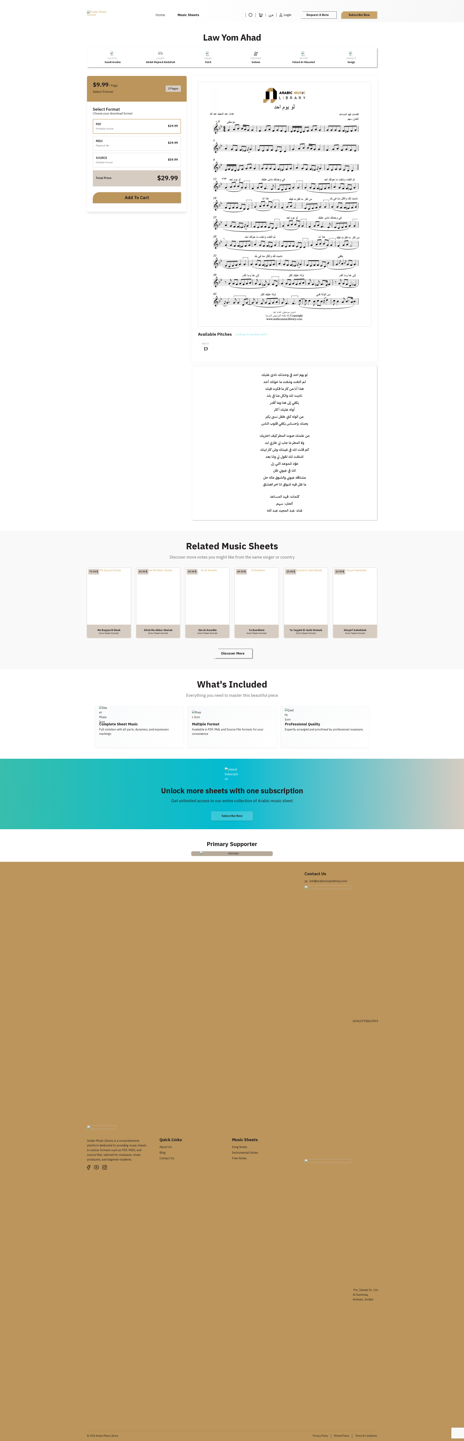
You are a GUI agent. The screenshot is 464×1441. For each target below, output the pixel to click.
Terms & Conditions (366, 1436)
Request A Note (317, 15)
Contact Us (167, 1158)
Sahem (256, 62)
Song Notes (239, 1147)
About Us (166, 1147)
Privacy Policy (320, 1436)
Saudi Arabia (113, 62)
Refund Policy (341, 1436)
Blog (163, 1153)
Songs (351, 62)
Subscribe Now (359, 15)
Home (160, 15)
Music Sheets (188, 15)
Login (287, 15)
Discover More (233, 653)
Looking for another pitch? (251, 334)
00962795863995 (365, 1021)
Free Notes (239, 1158)
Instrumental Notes (245, 1153)
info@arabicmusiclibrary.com (328, 881)
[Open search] (251, 15)
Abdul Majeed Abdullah (160, 62)
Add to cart (137, 197)
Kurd (208, 62)
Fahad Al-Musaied (303, 62)
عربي (271, 15)
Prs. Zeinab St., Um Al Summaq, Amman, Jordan (365, 1295)
